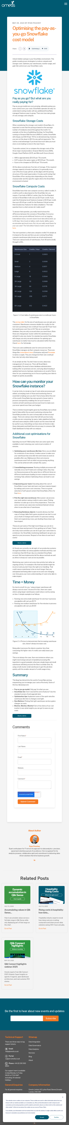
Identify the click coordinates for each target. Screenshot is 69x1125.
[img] (42, 49)
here (14, 228)
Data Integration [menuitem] (34, 1042)
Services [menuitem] (32, 1053)
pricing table (20, 322)
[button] (29, 48)
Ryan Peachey (34, 846)
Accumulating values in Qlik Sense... (17, 911)
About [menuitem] (31, 1060)
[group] (38, 48)
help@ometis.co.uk (12, 1051)
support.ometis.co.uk (12, 1059)
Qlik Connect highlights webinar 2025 (15, 965)
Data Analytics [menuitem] (34, 1049)
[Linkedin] (20, 48)
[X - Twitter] (24, 48)
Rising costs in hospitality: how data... (51, 911)
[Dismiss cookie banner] (62, 1097)
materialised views (26, 352)
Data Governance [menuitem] (35, 1045)
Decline (56, 1117)
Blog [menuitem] (30, 1056)
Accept (42, 1117)
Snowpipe (51, 352)
